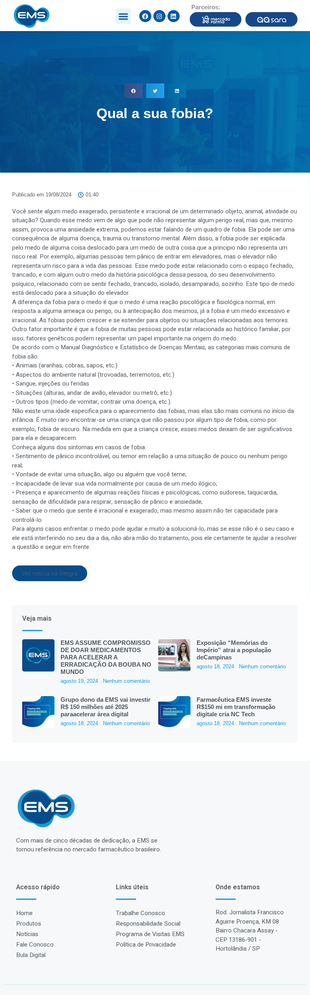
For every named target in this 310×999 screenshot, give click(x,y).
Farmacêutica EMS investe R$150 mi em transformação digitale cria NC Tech (236, 706)
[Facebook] (145, 16)
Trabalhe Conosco (140, 913)
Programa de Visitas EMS (150, 934)
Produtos (28, 923)
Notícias (27, 934)
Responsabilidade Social (148, 923)
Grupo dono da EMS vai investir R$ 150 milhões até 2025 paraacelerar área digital (106, 706)
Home (24, 913)
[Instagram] (159, 16)
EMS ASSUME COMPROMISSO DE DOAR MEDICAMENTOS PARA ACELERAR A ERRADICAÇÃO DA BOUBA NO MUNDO (106, 657)
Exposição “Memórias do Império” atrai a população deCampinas (234, 650)
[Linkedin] (174, 16)
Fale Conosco (35, 944)
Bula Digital (31, 955)
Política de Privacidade (146, 944)
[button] (123, 16)
